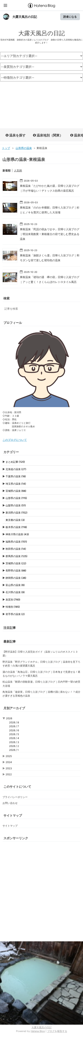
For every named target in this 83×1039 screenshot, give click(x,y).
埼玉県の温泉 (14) (16, 483)
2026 (9, 718)
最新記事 (9, 641)
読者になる (70, 16)
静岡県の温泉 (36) (16, 577)
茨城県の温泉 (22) (16, 563)
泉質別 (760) (13, 599)
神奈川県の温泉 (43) (17, 534)
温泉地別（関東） (49, 135)
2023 (9, 768)
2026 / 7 (14, 726)
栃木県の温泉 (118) (16, 527)
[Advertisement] (41, 105)
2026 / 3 (14, 742)
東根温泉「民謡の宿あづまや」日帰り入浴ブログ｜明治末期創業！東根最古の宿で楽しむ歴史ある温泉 (49, 233)
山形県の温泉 (24, 148)
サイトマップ (10, 825)
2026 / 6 (14, 730)
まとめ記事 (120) (15, 461)
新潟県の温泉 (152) (16, 512)
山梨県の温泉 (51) (16, 505)
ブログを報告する (57, 1031)
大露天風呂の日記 (24, 17)
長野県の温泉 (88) (16, 570)
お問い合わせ (10, 803)
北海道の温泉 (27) (16, 469)
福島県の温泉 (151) (16, 541)
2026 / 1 (14, 749)
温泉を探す (17, 135)
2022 (9, 774)
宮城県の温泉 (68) (16, 490)
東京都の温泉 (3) (15, 519)
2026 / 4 (14, 738)
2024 (9, 762)
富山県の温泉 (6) (15, 585)
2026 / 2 (14, 746)
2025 (9, 756)
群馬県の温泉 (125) (16, 556)
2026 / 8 (14, 722)
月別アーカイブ (14, 708)
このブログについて (15, 439)
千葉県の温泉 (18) (16, 476)
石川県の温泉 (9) (15, 592)
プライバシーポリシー (15, 797)
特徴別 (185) (13, 606)
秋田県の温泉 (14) (16, 548)
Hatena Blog (38, 1031)
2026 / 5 (14, 734)
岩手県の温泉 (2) (15, 614)
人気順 (18, 170)
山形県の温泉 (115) (16, 498)
